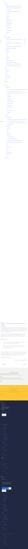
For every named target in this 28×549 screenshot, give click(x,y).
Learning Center (8, 51)
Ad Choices (5, 467)
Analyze (5, 431)
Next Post (24, 364)
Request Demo (6, 81)
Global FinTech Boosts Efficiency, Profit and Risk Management (14, 140)
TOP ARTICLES (7, 58)
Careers (7, 149)
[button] (25, 40)
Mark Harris (17, 327)
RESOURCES (8, 126)
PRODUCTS (7, 4)
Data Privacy (5, 444)
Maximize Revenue (6, 518)
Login (5, 469)
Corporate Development (9, 27)
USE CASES (7, 94)
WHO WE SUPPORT (8, 25)
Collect (4, 429)
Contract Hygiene (8, 16)
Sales (6, 34)
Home (1, 322)
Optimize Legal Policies (9, 23)
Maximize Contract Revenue (10, 101)
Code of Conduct (6, 468)
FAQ (6, 55)
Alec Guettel (21, 327)
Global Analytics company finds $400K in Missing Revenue (13, 65)
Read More (1, 381)
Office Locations (8, 154)
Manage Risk (7, 18)
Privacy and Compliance (9, 30)
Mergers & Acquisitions (6, 445)
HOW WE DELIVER (8, 37)
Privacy (5, 542)
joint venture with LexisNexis (7, 328)
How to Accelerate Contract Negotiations (11, 62)
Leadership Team (8, 147)
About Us (6, 69)
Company (6, 67)
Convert (4, 430)
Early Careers (7, 74)
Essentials (5, 443)
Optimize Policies (6, 519)
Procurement (7, 32)
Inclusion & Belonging (8, 76)
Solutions (6, 2)
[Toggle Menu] (4, 84)
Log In (6, 156)
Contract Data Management (9, 60)
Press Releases (9, 133)
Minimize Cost (5, 508)
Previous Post (4, 364)
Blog (6, 53)
